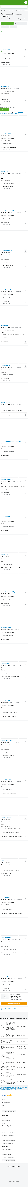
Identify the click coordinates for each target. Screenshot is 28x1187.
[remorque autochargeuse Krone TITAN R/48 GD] (14, 769)
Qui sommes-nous (6, 1102)
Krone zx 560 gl (5, 977)
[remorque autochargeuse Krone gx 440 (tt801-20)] (14, 469)
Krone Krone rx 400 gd (7, 289)
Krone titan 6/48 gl (6, 627)
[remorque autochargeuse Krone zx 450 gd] (14, 392)
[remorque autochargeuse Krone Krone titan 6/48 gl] (14, 581)
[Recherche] (25, 7)
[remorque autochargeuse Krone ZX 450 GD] (14, 123)
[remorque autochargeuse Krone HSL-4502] (14, 76)
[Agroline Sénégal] (9, 2)
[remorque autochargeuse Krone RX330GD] (14, 887)
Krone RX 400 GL (6, 516)
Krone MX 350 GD (6, 937)
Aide (3, 1105)
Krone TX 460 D (5, 171)
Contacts (4, 1107)
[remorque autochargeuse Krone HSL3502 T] (14, 39)
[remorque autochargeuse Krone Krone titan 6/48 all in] (14, 200)
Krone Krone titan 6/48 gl (8, 592)
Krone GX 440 (5, 663)
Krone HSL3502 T (6, 49)
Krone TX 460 (2, 1026)
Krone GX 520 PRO (6, 250)
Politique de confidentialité (8, 1135)
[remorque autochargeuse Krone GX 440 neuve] (14, 653)
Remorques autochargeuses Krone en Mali (10, 1087)
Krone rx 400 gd (5, 365)
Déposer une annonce (14, 1003)
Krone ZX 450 (2, 1035)
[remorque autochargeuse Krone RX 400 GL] (14, 506)
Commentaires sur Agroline (8, 1140)
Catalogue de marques (7, 1143)
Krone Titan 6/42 (5, 700)
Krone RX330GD (5, 898)
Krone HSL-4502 (5, 86)
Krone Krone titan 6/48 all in (9, 211)
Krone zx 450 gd (5, 402)
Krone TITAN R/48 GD (7, 779)
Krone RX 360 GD (3, 1068)
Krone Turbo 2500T (6, 740)
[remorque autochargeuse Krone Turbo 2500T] (14, 730)
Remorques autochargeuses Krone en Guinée (13, 1088)
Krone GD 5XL (5, 325)
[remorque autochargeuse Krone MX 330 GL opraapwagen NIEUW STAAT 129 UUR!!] (14, 431)
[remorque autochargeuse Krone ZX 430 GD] (14, 807)
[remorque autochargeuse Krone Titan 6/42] (14, 690)
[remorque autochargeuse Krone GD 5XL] (14, 315)
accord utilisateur (15, 113)
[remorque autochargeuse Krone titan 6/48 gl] (14, 617)
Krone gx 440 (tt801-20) (7, 479)
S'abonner (4, 109)
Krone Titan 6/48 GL (3, 1055)
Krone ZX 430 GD (6, 817)
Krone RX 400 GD (3, 1047)
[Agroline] (2, 11)
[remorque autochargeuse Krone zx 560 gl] (14, 966)
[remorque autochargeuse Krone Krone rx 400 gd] (14, 279)
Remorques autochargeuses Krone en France (11, 1089)
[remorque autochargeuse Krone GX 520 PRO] (14, 240)
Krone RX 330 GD (3, 1082)
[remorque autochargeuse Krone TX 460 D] (14, 161)
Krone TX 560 (2, 1062)
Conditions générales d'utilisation (9, 1132)
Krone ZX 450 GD (6, 134)
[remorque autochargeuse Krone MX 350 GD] (14, 927)
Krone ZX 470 (2, 1074)
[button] (26, 2)
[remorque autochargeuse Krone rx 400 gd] (14, 355)
